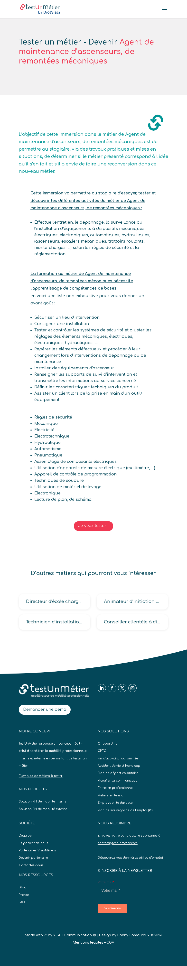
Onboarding (108, 743)
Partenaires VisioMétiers (37, 850)
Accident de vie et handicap (119, 765)
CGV (110, 942)
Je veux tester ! (93, 526)
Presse (24, 895)
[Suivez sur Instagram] (132, 688)
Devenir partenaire (33, 857)
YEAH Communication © (74, 935)
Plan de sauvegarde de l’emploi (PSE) (127, 810)
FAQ (22, 902)
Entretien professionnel (115, 788)
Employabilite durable (115, 802)
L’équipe (25, 835)
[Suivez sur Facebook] (112, 688)
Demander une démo (44, 709)
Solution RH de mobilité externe (43, 809)
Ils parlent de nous (33, 843)
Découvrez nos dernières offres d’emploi (130, 857)
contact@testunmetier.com (118, 843)
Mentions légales (88, 942)
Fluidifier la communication (119, 780)
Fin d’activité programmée (118, 758)
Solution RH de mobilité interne (42, 801)
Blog (22, 887)
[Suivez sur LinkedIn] (102, 688)
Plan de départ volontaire (118, 773)
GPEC (102, 751)
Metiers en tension (111, 795)
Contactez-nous (31, 865)
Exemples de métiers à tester (41, 776)
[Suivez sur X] (122, 688)
